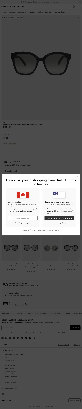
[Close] (77, 176)
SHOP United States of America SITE (59, 218)
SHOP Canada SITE (22, 218)
